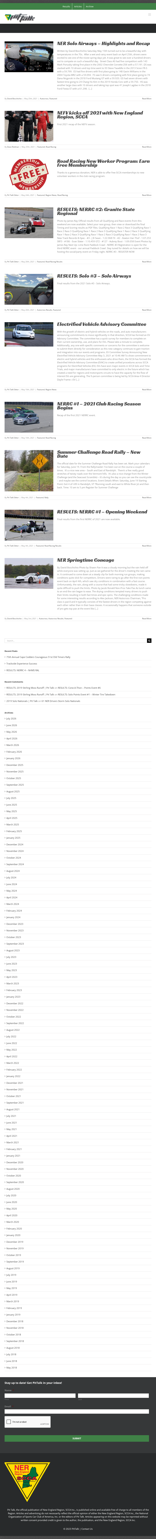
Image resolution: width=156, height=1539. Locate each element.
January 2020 (13, 1235)
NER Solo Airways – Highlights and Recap (103, 43)
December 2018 (14, 1321)
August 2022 (13, 1029)
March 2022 (12, 1062)
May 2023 (11, 970)
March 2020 (12, 1221)
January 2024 (13, 917)
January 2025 (13, 837)
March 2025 (12, 824)
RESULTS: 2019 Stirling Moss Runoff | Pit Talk (30, 687)
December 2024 (14, 844)
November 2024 (15, 850)
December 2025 (14, 764)
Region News (51, 195)
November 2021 (15, 1089)
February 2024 (14, 910)
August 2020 (13, 1188)
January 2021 (13, 1155)
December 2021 (14, 1082)
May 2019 (11, 1288)
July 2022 (11, 1036)
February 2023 (14, 990)
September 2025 (15, 784)
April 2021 (11, 1135)
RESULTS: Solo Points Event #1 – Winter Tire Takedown (86, 694)
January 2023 (13, 996)
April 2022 (11, 1056)
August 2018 (13, 1347)
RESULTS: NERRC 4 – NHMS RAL (22, 670)
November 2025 (15, 771)
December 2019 (14, 1241)
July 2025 (11, 797)
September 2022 (15, 1023)
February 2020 (14, 1228)
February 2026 (14, 751)
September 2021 (15, 1102)
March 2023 (12, 983)
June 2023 (11, 963)
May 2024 (11, 890)
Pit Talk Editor (13, 195)
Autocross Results (44, 310)
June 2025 (11, 804)
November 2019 (15, 1248)
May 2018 (11, 1367)
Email (9, 1406)
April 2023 (11, 976)
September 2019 (15, 1261)
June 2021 (11, 1122)
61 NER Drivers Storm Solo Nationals (61, 701)
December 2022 (14, 1003)
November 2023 (15, 930)
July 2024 (11, 877)
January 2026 (13, 758)
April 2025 (11, 817)
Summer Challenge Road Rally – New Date (98, 454)
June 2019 (11, 1281)
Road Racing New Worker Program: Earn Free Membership (103, 163)
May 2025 (11, 811)
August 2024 (13, 870)
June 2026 (11, 725)
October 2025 (13, 778)
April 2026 (11, 738)
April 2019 (11, 1294)
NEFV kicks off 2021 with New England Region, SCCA (100, 115)
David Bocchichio (14, 98)
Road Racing (51, 147)
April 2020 (11, 1215)
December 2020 (14, 1162)
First (7, 1399)
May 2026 (11, 731)
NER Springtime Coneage (85, 560)
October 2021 (13, 1096)
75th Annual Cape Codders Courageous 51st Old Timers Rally (38, 657)
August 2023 (13, 950)
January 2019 (13, 1314)
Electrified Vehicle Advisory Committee (101, 324)
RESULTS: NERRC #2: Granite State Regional (96, 211)
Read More (146, 98)
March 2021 (12, 1142)
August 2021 (13, 1109)
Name (9, 1390)
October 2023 (13, 937)
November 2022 (15, 1009)
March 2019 (12, 1301)
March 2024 (12, 903)
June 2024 (11, 884)
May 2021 (11, 1129)
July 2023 (11, 956)
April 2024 (11, 897)
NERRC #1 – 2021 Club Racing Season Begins (99, 406)
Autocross (44, 98)
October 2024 (13, 857)
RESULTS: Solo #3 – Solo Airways (94, 276)
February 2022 (14, 1069)
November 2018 (15, 1327)
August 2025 (13, 791)
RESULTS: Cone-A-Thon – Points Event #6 (79, 687)
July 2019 (11, 1274)
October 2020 (13, 1175)
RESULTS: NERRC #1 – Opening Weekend (102, 512)
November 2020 (15, 1168)
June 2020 (11, 1202)
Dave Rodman (13, 147)
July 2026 (11, 718)
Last (80, 1399)
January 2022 (13, 1076)
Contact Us (87, 1528)
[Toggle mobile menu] (149, 14)
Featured (53, 98)
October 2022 (13, 1016)
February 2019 (14, 1308)
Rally (46, 497)
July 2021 (11, 1115)
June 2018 (11, 1361)
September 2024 (15, 864)
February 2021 (14, 1149)
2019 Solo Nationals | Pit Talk (22, 701)
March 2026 (12, 745)
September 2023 (15, 943)
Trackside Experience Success (21, 663)
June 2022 (11, 1043)
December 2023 (14, 923)
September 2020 (15, 1182)
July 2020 (11, 1195)
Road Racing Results (54, 261)
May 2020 (11, 1208)
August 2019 (13, 1268)
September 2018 (15, 1341)
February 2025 (14, 831)
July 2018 (11, 1354)
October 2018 (13, 1334)
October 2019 (13, 1255)
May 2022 (11, 1049)
